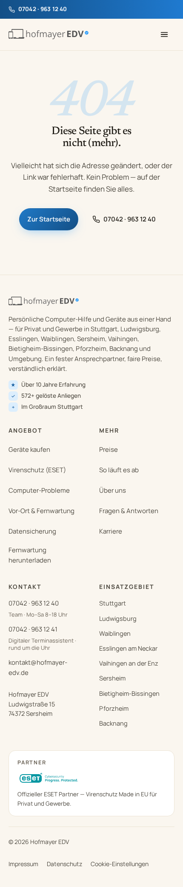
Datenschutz (64, 864)
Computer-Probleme (39, 490)
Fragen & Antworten (128, 510)
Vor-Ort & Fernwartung (41, 510)
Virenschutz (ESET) (37, 469)
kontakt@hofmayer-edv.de (38, 667)
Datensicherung (32, 531)
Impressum (23, 864)
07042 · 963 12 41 (33, 629)
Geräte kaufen (29, 449)
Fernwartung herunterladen (30, 555)
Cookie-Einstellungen (120, 864)
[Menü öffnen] (164, 34)
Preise (108, 449)
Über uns (112, 490)
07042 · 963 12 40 (129, 219)
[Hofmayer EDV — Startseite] (49, 34)
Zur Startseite (48, 219)
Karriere (110, 531)
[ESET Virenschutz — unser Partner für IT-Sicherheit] (49, 778)
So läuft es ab (119, 469)
